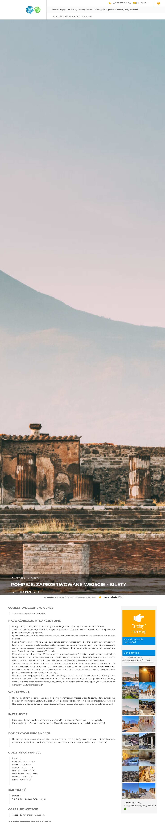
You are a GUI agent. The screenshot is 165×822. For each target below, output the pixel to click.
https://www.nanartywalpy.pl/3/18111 (140, 805)
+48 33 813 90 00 (121, 3)
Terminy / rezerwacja (138, 628)
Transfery (120, 10)
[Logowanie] (158, 3)
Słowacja (81, 10)
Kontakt (55, 10)
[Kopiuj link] (125, 809)
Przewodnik (91, 10)
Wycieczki (134, 10)
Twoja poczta (64, 10)
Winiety (74, 10)
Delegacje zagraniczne (106, 10)
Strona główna (50, 597)
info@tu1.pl (142, 3)
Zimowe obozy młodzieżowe (64, 16)
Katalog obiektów (84, 16)
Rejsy (127, 10)
